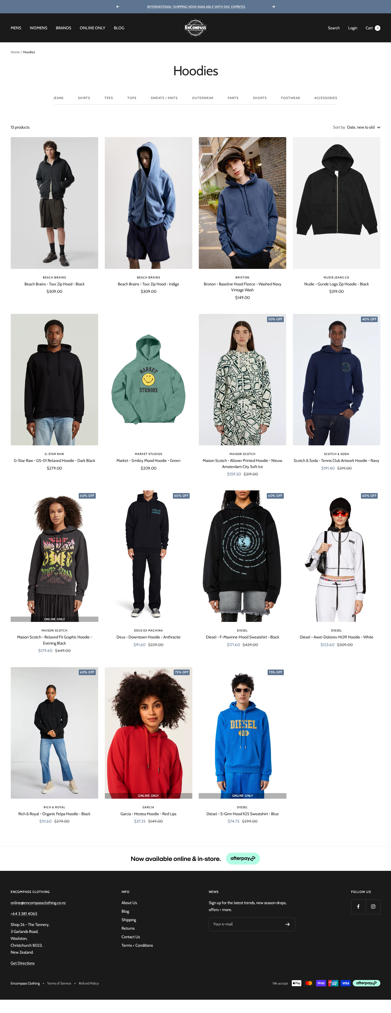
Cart (372, 28)
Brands (63, 28)
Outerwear (202, 98)
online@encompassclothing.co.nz (38, 902)
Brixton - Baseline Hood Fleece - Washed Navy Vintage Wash (242, 287)
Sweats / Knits (164, 98)
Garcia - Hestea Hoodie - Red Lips (148, 813)
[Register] (287, 924)
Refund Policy (89, 983)
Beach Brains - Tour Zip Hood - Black (54, 284)
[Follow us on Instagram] (373, 906)
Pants (233, 98)
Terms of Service (59, 983)
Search (334, 28)
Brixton (242, 277)
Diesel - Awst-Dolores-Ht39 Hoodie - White (336, 637)
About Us (129, 902)
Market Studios (148, 454)
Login (352, 28)
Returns (128, 928)
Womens (38, 28)
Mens (16, 28)
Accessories (325, 98)
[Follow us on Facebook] (358, 906)
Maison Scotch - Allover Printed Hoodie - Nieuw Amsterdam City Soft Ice (242, 463)
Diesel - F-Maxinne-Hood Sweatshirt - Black (242, 637)
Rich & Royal (54, 807)
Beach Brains (54, 277)
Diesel (242, 630)
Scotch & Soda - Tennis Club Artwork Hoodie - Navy (336, 460)
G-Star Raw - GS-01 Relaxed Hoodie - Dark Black (54, 460)
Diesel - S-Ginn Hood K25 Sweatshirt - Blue (242, 813)
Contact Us (131, 936)
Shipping (129, 919)
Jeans (59, 98)
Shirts (84, 98)
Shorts (260, 98)
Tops (131, 98)
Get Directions (23, 963)
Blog (119, 28)
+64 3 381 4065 (24, 913)
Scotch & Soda (336, 454)
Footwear (290, 98)
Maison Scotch (243, 454)
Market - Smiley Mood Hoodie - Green (148, 460)
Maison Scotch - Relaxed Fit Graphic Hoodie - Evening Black (54, 640)
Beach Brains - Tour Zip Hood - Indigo (148, 284)
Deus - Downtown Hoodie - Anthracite (149, 637)
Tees (109, 98)
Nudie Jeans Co (336, 277)
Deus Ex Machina (148, 630)
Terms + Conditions (137, 945)
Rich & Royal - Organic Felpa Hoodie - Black (54, 813)
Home (15, 52)
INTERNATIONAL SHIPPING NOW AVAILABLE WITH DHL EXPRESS (196, 7)
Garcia (148, 807)
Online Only (92, 28)
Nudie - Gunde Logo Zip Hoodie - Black (336, 284)
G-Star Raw (54, 454)
